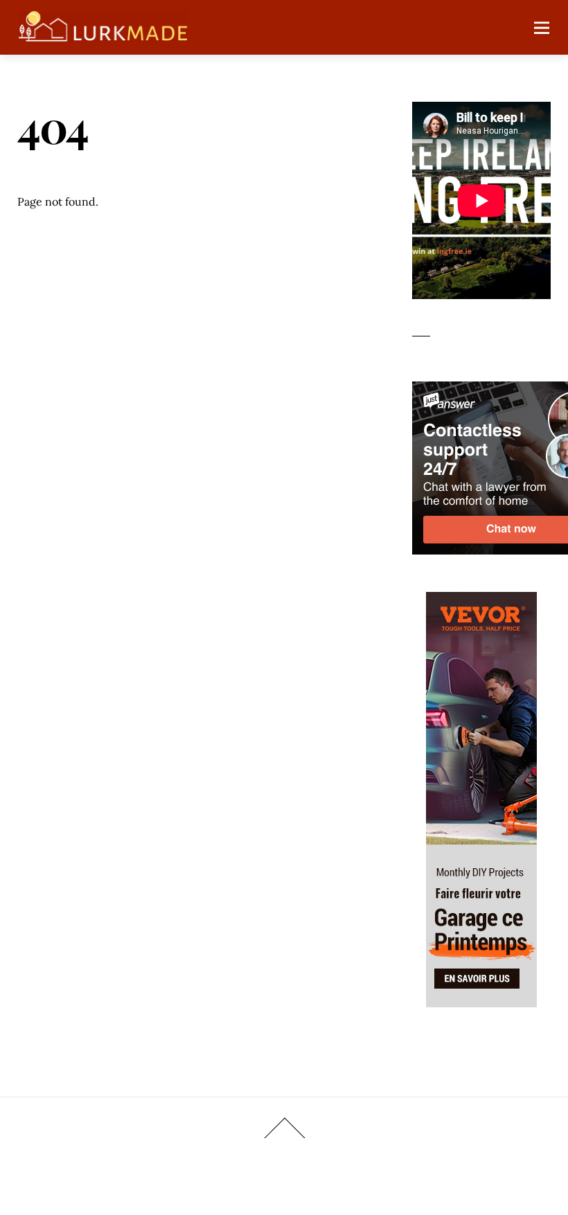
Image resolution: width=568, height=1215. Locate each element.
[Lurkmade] (103, 34)
